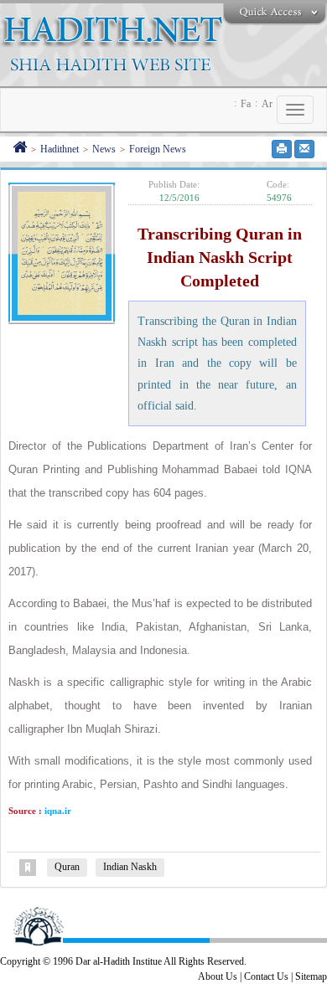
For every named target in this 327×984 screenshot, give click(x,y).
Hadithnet (59, 149)
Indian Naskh (130, 867)
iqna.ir (56, 811)
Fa (246, 104)
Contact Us (266, 976)
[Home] (20, 149)
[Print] (282, 149)
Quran (67, 867)
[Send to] (304, 149)
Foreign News (157, 149)
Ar (267, 104)
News (104, 149)
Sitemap (311, 976)
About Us (217, 976)
